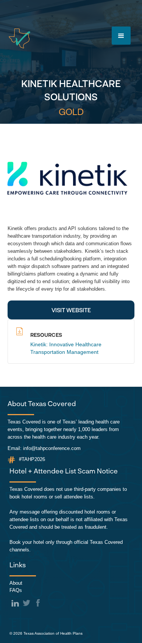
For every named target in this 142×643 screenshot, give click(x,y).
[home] (19, 38)
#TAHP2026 (32, 459)
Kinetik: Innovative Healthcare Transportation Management (65, 348)
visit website (71, 310)
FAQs (15, 590)
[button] (121, 35)
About (15, 583)
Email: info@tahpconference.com (44, 448)
